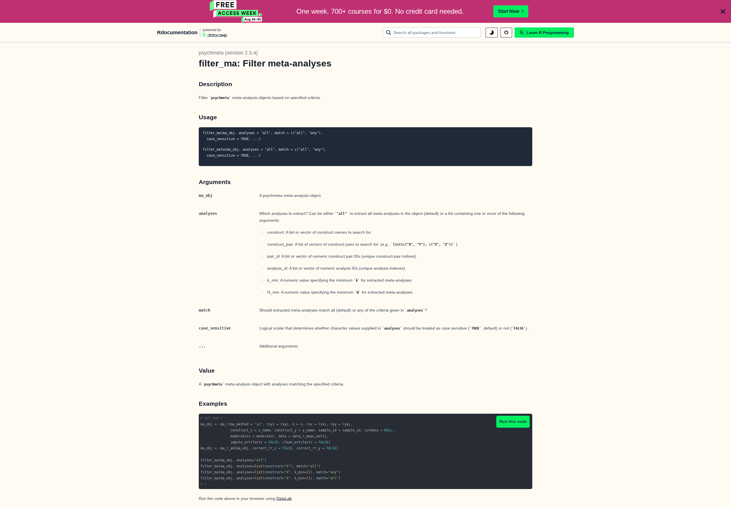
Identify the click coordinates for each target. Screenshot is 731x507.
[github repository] (506, 32)
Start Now (508, 11)
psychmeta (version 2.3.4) (228, 53)
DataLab (284, 498)
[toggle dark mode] (491, 32)
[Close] (723, 11)
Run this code (513, 421)
